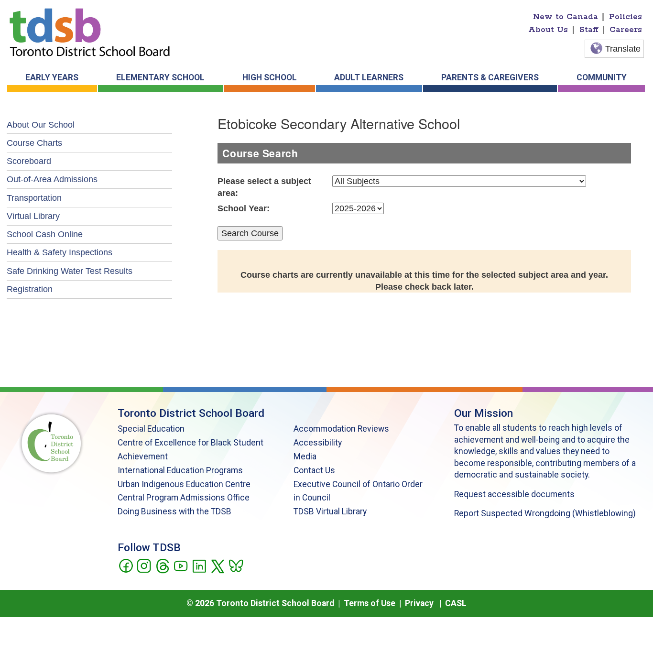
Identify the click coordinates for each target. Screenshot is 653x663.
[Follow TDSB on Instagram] (144, 565)
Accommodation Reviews (341, 429)
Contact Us (314, 470)
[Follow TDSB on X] (217, 565)
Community (602, 77)
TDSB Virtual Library (330, 511)
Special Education (151, 429)
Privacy (419, 603)
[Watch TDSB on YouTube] (180, 565)
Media (305, 456)
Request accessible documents (514, 494)
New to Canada (565, 16)
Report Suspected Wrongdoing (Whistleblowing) (545, 513)
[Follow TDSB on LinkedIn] (199, 565)
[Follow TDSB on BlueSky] (235, 565)
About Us (548, 29)
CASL (456, 603)
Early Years (51, 77)
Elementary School (160, 77)
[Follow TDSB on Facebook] (125, 565)
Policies (625, 16)
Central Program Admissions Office (184, 497)
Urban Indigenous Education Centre (184, 484)
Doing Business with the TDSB (174, 511)
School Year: (244, 208)
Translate (623, 49)
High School (269, 77)
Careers (625, 29)
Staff (589, 29)
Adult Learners (368, 77)
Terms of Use (369, 603)
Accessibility (318, 442)
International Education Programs (180, 470)
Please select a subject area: (264, 186)
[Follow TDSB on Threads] (162, 565)
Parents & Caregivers (490, 77)
